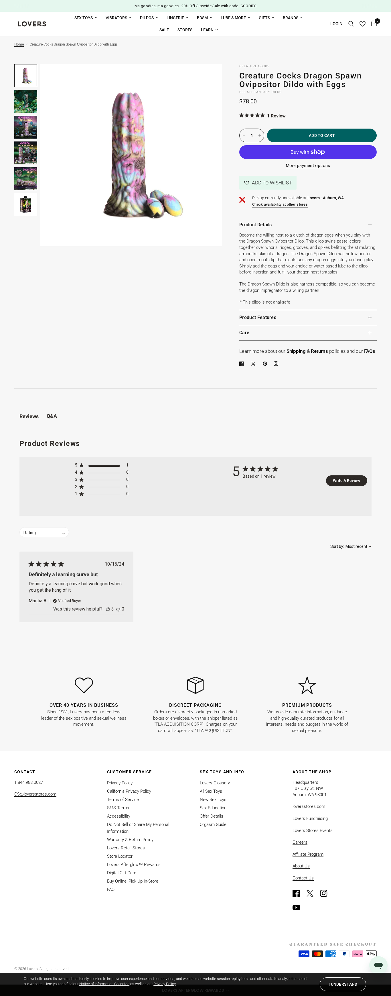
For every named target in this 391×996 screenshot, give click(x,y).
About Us (301, 866)
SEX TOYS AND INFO (222, 772)
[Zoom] (210, 76)
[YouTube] (299, 907)
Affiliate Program (308, 854)
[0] (372, 24)
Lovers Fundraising (310, 818)
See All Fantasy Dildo (260, 92)
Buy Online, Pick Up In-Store (132, 881)
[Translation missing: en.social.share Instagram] (277, 363)
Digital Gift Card (121, 872)
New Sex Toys (213, 799)
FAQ (110, 889)
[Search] (351, 24)
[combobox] (351, 546)
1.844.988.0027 (28, 782)
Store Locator (120, 856)
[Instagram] (326, 893)
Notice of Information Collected (104, 984)
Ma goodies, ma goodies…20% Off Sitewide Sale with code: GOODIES (196, 6)
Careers (300, 842)
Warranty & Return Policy (130, 839)
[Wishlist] (362, 24)
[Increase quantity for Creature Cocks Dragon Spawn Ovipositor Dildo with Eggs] (259, 135)
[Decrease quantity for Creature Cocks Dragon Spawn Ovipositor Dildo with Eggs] (244, 135)
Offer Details (211, 816)
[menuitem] (85, 18)
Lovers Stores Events (313, 830)
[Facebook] (242, 363)
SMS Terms (118, 807)
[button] (268, 183)
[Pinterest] (266, 363)
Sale (164, 29)
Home (19, 44)
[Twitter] (312, 893)
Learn (207, 29)
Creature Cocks (254, 66)
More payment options (308, 165)
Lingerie (175, 17)
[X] (254, 363)
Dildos (147, 17)
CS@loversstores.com (35, 794)
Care (244, 332)
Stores (184, 29)
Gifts (264, 17)
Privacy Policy (120, 783)
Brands (290, 17)
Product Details (255, 224)
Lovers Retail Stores (126, 848)
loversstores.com (309, 806)
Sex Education (213, 807)
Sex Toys (83, 17)
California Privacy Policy (129, 791)
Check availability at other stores (280, 204)
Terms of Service (123, 799)
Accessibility (118, 816)
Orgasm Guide (213, 824)
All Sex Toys (211, 791)
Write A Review (346, 480)
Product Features (257, 317)
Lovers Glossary (215, 783)
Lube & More (233, 17)
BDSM (202, 17)
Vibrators (116, 17)
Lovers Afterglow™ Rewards (134, 864)
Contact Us (303, 878)
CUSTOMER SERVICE (129, 772)
